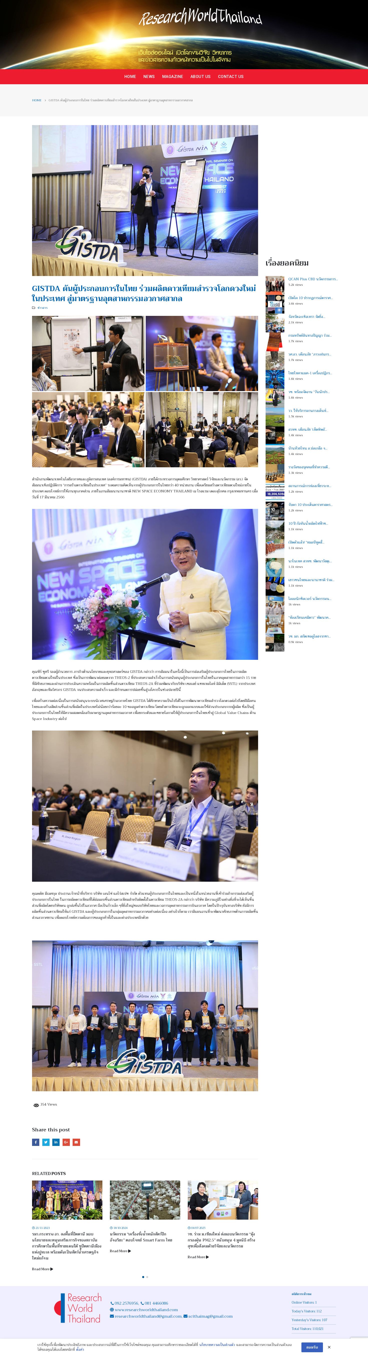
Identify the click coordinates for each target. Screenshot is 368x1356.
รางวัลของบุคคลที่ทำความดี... (309, 467)
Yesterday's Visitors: (307, 1326)
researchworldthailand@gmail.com (148, 1322)
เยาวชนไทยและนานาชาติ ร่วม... (311, 580)
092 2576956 (126, 1309)
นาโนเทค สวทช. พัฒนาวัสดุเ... (310, 561)
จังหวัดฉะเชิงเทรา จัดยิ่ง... (306, 317)
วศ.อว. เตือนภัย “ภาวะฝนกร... (309, 354)
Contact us (231, 76)
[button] (143, 1283)
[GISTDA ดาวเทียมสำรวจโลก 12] (202, 429)
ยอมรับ (312, 1347)
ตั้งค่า (80, 1349)
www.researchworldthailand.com (146, 1315)
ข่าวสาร (43, 308)
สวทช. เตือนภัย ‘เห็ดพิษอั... (307, 429)
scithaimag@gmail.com (211, 1322)
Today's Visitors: (304, 1317)
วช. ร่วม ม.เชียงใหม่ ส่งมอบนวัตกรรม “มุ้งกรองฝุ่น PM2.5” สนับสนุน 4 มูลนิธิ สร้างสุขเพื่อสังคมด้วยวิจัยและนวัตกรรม (143, 1240)
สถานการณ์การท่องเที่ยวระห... (309, 486)
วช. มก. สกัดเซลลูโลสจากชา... (309, 636)
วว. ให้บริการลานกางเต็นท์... (308, 411)
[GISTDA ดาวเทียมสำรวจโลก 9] (88, 429)
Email (76, 1142)
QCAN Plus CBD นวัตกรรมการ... (313, 279)
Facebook (35, 1142)
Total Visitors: (302, 1335)
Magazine (172, 76)
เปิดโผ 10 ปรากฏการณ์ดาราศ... (310, 298)
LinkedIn (56, 1142)
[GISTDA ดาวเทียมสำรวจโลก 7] (202, 353)
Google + (66, 1142)
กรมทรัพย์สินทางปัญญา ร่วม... (310, 335)
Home (130, 76)
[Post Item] (67, 1200)
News (149, 76)
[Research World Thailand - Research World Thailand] (184, 34)
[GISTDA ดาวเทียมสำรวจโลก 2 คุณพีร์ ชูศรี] (145, 584)
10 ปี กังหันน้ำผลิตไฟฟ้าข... (308, 523)
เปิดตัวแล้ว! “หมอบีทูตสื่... (306, 542)
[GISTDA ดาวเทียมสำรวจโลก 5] (88, 353)
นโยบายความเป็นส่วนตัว (217, 1344)
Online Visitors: (303, 1308)
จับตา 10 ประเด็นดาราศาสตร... (310, 505)
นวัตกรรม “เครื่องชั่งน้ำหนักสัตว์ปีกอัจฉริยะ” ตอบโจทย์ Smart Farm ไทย (63, 1237)
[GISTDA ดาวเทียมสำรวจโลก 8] (145, 806)
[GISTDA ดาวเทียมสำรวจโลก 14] (145, 1015)
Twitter (46, 1142)
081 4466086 (156, 1309)
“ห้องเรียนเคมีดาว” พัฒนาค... (309, 617)
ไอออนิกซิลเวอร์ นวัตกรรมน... (309, 599)
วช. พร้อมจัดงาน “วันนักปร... (309, 392)
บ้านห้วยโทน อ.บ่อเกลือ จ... (307, 448)
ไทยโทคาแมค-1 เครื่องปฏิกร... (310, 373)
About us (201, 76)
